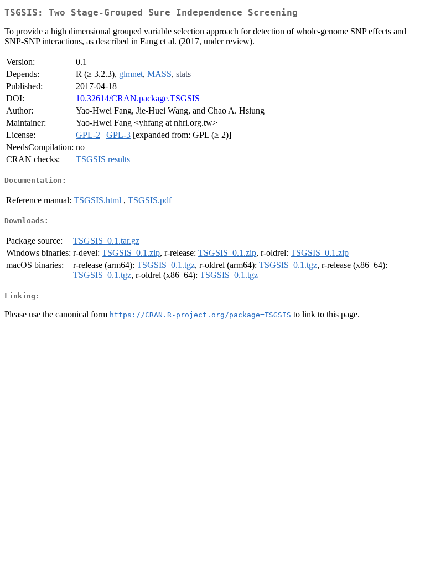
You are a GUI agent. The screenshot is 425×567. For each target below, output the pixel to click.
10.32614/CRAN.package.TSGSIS (138, 98)
